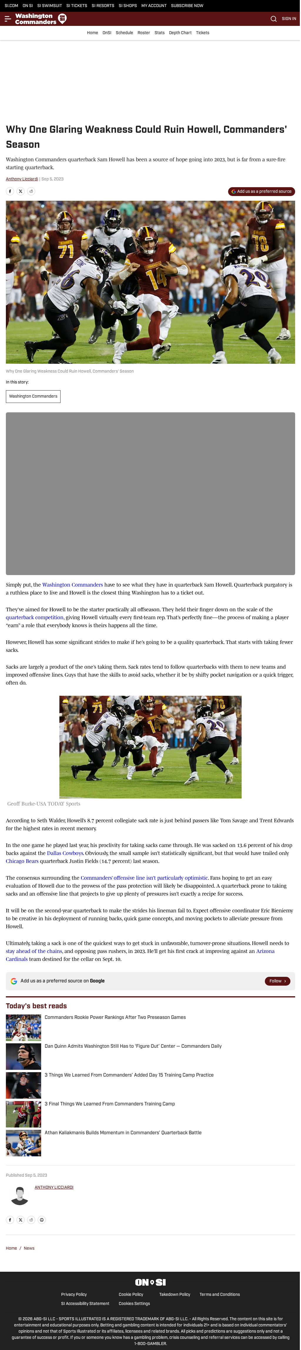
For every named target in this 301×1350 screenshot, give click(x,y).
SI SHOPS (128, 6)
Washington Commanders (33, 396)
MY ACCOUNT (154, 6)
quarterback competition (34, 617)
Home (92, 33)
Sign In (289, 19)
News (29, 1248)
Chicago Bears (22, 861)
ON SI (28, 6)
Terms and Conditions (220, 1295)
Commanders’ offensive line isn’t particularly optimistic (144, 878)
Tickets (202, 33)
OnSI (107, 33)
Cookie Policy (131, 1295)
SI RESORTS (103, 6)
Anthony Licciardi (22, 179)
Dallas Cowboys (65, 853)
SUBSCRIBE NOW (187, 6)
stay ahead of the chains (34, 951)
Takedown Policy (174, 1295)
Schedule (124, 33)
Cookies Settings (134, 1304)
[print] (42, 1220)
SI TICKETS (76, 6)
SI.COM (11, 6)
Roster (144, 33)
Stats (160, 33)
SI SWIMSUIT (49, 6)
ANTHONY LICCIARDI (54, 1187)
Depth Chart (180, 33)
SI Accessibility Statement (85, 1304)
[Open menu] (8, 18)
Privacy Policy (74, 1295)
